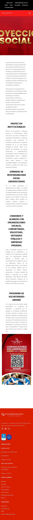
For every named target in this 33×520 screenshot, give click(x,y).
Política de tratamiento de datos (8, 514)
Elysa (11, 5)
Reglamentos (4, 506)
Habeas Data (9, 3)
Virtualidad (17, 5)
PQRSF (2, 511)
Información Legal (5, 508)
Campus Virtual (24, 3)
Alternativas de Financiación (7, 495)
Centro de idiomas (5, 489)
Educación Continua (5, 487)
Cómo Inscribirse (5, 492)
